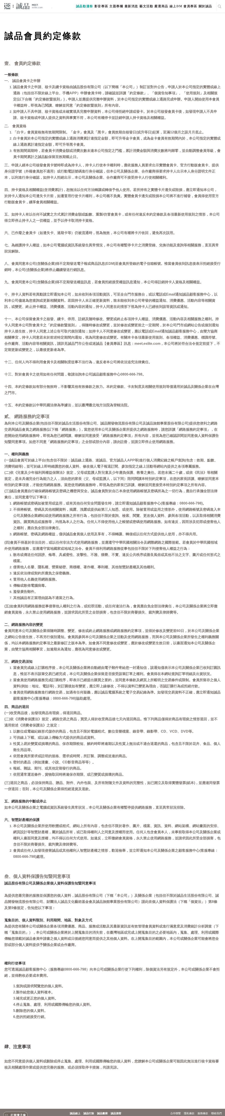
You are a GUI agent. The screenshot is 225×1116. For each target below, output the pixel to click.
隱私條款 (189, 1113)
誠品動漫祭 (84, 6)
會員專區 (190, 6)
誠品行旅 (88, 1113)
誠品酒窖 (116, 1113)
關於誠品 (205, 6)
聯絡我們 (216, 1113)
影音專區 (101, 6)
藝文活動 (146, 6)
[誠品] (23, 5)
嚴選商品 (161, 6)
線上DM (176, 6)
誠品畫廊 (102, 1113)
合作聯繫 (175, 1113)
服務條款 (203, 1113)
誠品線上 (75, 1113)
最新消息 (131, 6)
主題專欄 (116, 6)
